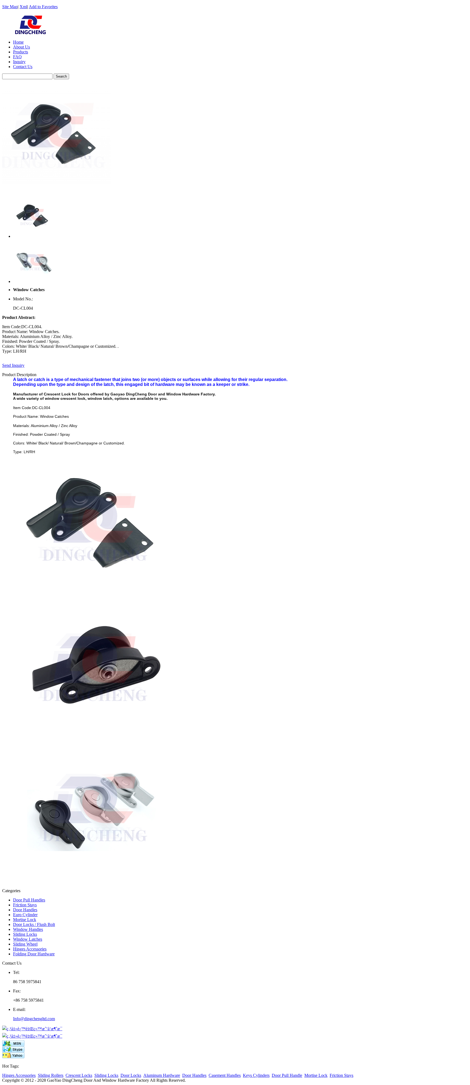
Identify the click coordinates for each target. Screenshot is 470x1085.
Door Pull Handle (287, 1075)
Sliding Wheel (25, 944)
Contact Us (22, 66)
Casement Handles (225, 1075)
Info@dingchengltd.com (34, 1018)
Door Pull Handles (29, 900)
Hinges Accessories (30, 949)
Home (18, 42)
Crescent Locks (79, 1075)
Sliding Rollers (50, 1075)
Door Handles (25, 909)
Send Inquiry (13, 365)
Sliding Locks (25, 934)
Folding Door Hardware (34, 954)
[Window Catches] (56, 191)
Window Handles (28, 929)
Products (20, 52)
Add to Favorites (43, 6)
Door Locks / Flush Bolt (34, 924)
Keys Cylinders (256, 1075)
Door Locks (130, 1075)
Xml (23, 6)
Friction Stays (25, 905)
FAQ (17, 56)
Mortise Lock (24, 919)
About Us (21, 47)
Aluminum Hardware (161, 1075)
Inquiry (19, 61)
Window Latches (27, 939)
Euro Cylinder (25, 914)
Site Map (10, 6)
